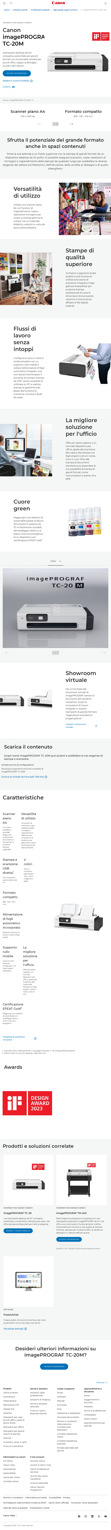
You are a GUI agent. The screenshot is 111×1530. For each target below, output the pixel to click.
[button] (39, 124)
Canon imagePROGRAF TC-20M (17, 100)
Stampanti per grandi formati (17, 23)
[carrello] (4, 3)
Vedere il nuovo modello (18, 1231)
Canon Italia (9, 1515)
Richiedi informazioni (17, 73)
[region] (55, 608)
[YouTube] (106, 1516)
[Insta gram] (86, 1516)
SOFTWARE (8, 1310)
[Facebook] (79, 1516)
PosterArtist (11, 1314)
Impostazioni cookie (40, 1508)
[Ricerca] (11, 3)
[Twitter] (99, 1516)
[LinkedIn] (92, 1516)
